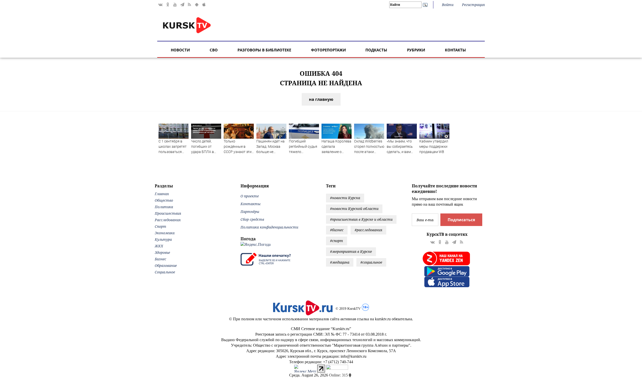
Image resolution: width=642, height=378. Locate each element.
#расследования (368, 230)
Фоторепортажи (328, 49)
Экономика (165, 233)
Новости (180, 49)
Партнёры (249, 211)
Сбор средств (252, 219)
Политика (164, 206)
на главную (321, 99)
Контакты (455, 49)
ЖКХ (159, 246)
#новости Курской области (354, 208)
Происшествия (168, 213)
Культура (163, 239)
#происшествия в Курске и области (361, 219)
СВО (214, 49)
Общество (164, 200)
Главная (162, 193)
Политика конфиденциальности (269, 227)
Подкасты (376, 49)
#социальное (371, 262)
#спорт (336, 240)
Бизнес (160, 259)
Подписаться (461, 219)
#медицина (339, 262)
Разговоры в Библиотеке (264, 49)
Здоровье (162, 252)
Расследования (168, 219)
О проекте (249, 196)
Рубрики (416, 49)
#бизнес (337, 230)
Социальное (165, 272)
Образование (166, 265)
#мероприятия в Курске (351, 251)
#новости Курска (345, 197)
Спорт (160, 226)
